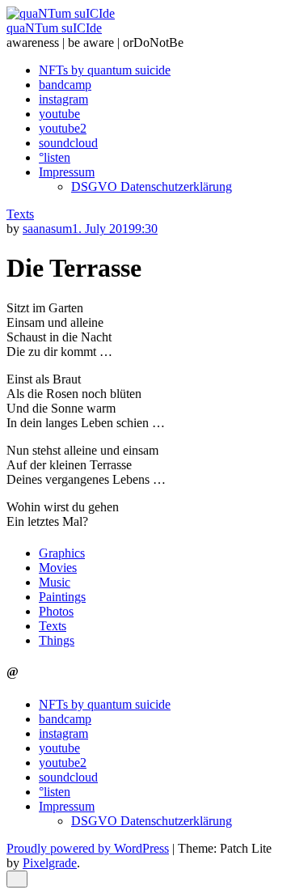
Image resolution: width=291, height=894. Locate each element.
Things (56, 640)
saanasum (47, 228)
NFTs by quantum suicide (105, 70)
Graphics (62, 553)
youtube (59, 114)
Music (54, 582)
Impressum (67, 172)
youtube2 (62, 128)
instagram (63, 99)
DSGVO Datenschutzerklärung (151, 186)
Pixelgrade (50, 863)
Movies (58, 567)
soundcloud (68, 143)
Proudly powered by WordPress (87, 848)
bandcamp (65, 84)
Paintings (62, 597)
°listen (54, 157)
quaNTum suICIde (54, 28)
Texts (20, 214)
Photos (56, 611)
